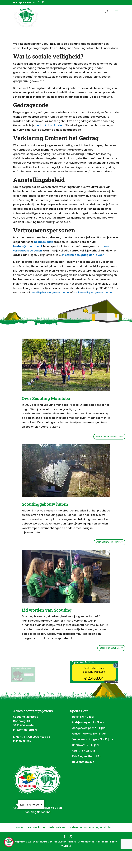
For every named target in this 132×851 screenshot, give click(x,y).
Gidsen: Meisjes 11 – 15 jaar (89, 733)
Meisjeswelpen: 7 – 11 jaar (88, 722)
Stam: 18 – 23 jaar (83, 750)
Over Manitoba (36, 827)
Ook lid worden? (111, 647)
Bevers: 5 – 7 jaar (83, 717)
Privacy (72, 841)
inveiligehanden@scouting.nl (50, 292)
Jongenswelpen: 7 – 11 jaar (89, 728)
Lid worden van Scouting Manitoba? (91, 827)
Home (19, 827)
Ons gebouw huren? (109, 542)
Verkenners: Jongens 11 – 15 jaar (92, 739)
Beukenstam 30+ (83, 762)
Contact (82, 841)
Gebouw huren (57, 827)
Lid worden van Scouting (46, 610)
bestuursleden (43, 242)
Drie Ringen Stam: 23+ (86, 756)
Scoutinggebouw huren (45, 504)
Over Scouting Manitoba (46, 398)
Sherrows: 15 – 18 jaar (85, 745)
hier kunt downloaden (49, 125)
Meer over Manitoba (109, 436)
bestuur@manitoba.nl (27, 246)
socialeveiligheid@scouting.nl (92, 292)
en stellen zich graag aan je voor (82, 255)
